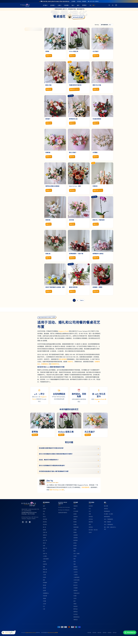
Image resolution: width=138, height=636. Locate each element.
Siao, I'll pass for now (69, 335)
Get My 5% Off (69, 332)
